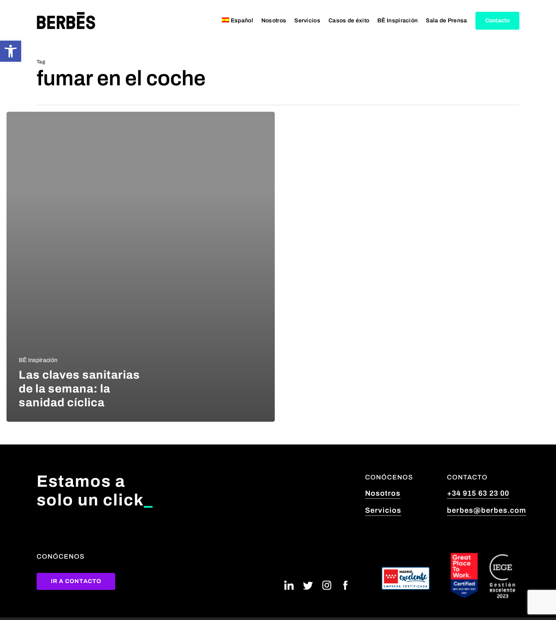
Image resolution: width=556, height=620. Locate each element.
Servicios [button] (383, 510)
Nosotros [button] (383, 493)
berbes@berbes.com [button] (486, 510)
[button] (10, 51)
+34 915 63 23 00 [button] (478, 493)
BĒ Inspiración (38, 360)
